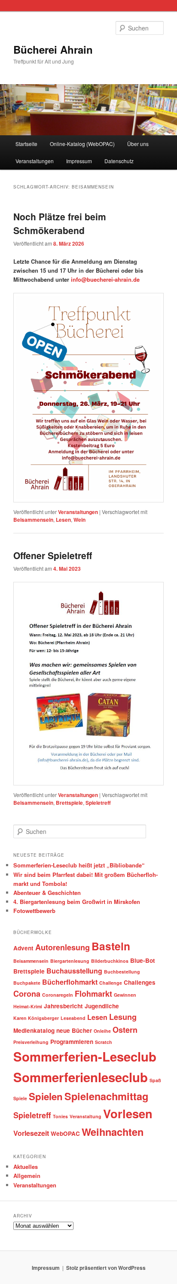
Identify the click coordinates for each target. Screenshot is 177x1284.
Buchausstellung (74, 971)
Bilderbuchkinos (109, 961)
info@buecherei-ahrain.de (105, 279)
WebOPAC (65, 1133)
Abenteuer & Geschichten (47, 892)
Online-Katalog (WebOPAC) (82, 143)
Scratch (103, 1042)
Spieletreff (98, 802)
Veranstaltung (85, 1116)
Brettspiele (69, 802)
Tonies (60, 1116)
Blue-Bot (142, 960)
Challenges (140, 982)
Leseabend (73, 1018)
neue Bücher (74, 1030)
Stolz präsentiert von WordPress (106, 1268)
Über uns (138, 143)
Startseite (26, 143)
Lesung (123, 1016)
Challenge (110, 983)
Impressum (79, 160)
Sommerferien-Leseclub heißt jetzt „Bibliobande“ (79, 865)
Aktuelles (25, 1166)
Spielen (46, 1096)
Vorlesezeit (31, 1133)
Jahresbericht (63, 1006)
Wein (79, 519)
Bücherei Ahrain (53, 49)
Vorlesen (128, 1113)
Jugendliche (102, 1006)
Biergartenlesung (69, 961)
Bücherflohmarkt (70, 982)
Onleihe (102, 1031)
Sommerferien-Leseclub (84, 1056)
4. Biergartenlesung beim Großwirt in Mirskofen (76, 902)
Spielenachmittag (106, 1096)
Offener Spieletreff (52, 555)
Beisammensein (33, 519)
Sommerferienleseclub (80, 1077)
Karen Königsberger (36, 1018)
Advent (23, 948)
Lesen (63, 519)
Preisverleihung (31, 1042)
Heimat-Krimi (27, 1006)
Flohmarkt (93, 993)
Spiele (20, 1098)
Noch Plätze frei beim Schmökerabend (59, 223)
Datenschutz (119, 160)
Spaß (155, 1080)
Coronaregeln (57, 995)
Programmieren (71, 1042)
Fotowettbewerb (34, 911)
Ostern (125, 1029)
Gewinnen (125, 995)
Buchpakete (26, 983)
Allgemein (26, 1175)
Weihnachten (112, 1131)
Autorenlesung (62, 947)
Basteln (111, 946)
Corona (26, 993)
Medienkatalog (34, 1030)
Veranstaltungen (34, 160)
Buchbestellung (122, 971)
